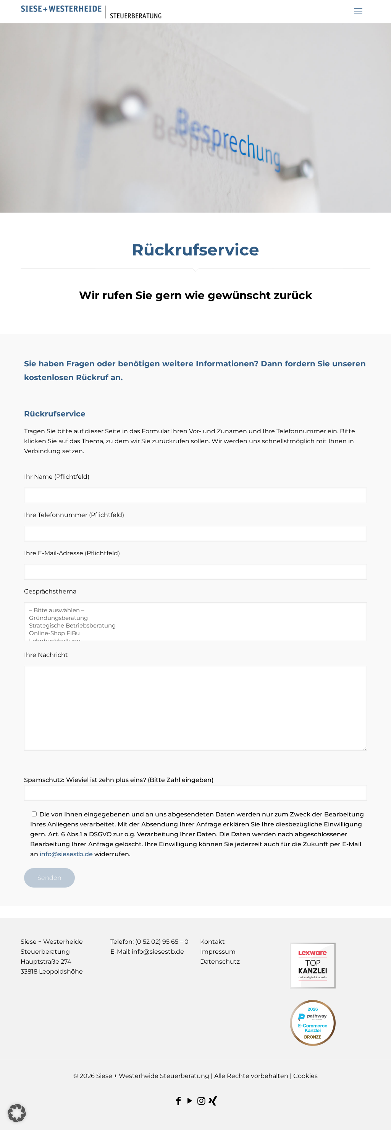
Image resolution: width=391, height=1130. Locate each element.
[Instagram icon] (201, 1100)
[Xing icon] (212, 1100)
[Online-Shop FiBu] (192, 633)
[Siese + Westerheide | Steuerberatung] (91, 11)
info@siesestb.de (66, 854)
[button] (17, 1113)
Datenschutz (220, 961)
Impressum (218, 951)
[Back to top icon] (354, 1114)
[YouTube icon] (189, 1100)
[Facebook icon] (178, 1100)
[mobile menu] (358, 11)
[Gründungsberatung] (192, 618)
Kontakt (212, 941)
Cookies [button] (305, 1076)
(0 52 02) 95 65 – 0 (162, 941)
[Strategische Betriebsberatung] (192, 625)
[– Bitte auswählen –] (192, 610)
